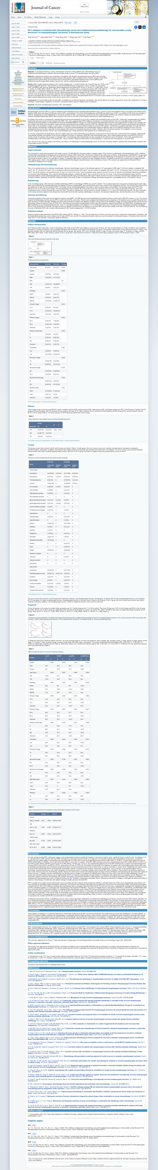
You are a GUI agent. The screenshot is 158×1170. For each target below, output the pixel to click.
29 (95, 886)
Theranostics (18, 98)
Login (50, 17)
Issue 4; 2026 (16, 37)
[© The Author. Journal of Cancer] (128, 82)
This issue (68, 23)
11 (107, 131)
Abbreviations (18, 81)
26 (35, 886)
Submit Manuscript (40, 17)
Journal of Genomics (18, 102)
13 (87, 134)
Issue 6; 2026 (16, 30)
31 (141, 900)
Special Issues (16, 58)
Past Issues (15, 44)
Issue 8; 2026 (16, 23)
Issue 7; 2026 (16, 27)
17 (137, 198)
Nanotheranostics (18, 106)
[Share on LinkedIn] (144, 27)
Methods (18, 74)
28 (37, 886)
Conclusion (18, 79)
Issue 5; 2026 (16, 34)
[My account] (145, 16)
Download (49, 63)
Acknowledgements (18, 82)
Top (18, 71)
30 (97, 886)
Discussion (18, 77)
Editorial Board (16, 48)
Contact (57, 17)
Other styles (40, 58)
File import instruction (59, 63)
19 (79, 863)
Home (13, 17)
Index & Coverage (17, 54)
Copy (32, 58)
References (18, 84)
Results (18, 76)
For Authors (27, 17)
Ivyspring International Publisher (83, 1165)
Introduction (18, 72)
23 (134, 875)
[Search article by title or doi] (23, 62)
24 (126, 876)
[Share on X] (140, 27)
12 (109, 131)
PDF (137, 22)
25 (70, 878)
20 (132, 875)
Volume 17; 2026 (17, 41)
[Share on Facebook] (135, 27)
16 (36, 137)
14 (34, 137)
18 (96, 859)
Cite (75, 23)
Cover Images (16, 51)
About (19, 17)
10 (70, 131)
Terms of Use (118, 1166)
